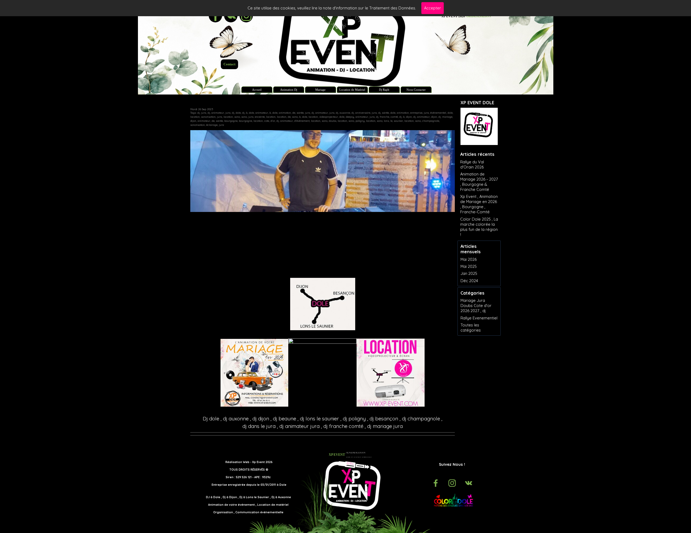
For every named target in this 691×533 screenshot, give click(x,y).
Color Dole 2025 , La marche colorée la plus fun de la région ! (479, 227)
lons (386, 120)
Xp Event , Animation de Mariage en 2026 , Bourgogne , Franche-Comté (479, 204)
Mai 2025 (468, 266)
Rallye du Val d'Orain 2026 (472, 164)
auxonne (345, 112)
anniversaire (362, 112)
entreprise (416, 112)
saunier (398, 120)
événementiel (438, 112)
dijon (409, 116)
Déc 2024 (469, 280)
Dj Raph (384, 89)
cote (266, 120)
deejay (350, 116)
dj (198, 112)
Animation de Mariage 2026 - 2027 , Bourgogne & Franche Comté (479, 181)
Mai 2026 (468, 259)
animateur (217, 112)
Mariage (320, 89)
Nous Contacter (416, 89)
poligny (360, 120)
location (195, 116)
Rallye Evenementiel (478, 318)
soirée (300, 112)
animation (285, 112)
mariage (447, 116)
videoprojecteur (328, 116)
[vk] (468, 483)
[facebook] (435, 483)
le (391, 120)
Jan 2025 (468, 273)
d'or (272, 120)
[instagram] (452, 483)
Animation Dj (288, 89)
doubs (332, 120)
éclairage (212, 124)
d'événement (302, 120)
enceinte (260, 116)
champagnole (430, 120)
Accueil (257, 89)
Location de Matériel (352, 89)
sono (237, 116)
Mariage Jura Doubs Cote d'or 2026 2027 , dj (476, 305)
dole (238, 112)
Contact (229, 64)
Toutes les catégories (470, 327)
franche (384, 116)
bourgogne (231, 120)
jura (203, 112)
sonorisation (208, 116)
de (293, 112)
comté (394, 116)
